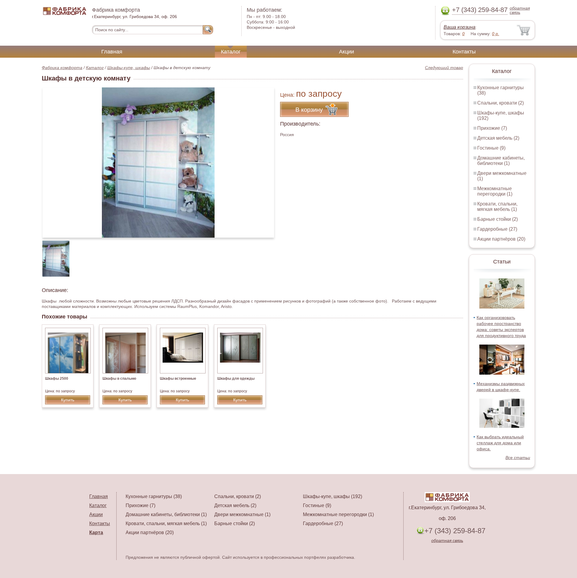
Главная (111, 52)
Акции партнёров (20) (501, 239)
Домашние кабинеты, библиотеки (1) (501, 160)
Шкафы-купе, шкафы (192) (332, 496)
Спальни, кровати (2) (500, 102)
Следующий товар (444, 67)
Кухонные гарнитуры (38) (154, 496)
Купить (67, 399)
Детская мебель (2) (498, 138)
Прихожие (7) (492, 128)
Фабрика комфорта (62, 67)
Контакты (464, 52)
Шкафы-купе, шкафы (128, 67)
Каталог (231, 52)
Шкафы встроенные (178, 378)
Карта (96, 532)
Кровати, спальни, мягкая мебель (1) (497, 206)
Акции (346, 52)
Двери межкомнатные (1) (242, 514)
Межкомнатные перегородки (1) (494, 191)
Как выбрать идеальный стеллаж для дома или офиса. (500, 442)
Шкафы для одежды (236, 378)
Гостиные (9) (491, 148)
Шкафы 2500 (56, 378)
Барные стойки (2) (497, 219)
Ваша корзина (459, 27)
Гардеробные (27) (497, 229)
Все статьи (517, 457)
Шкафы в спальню (119, 378)
